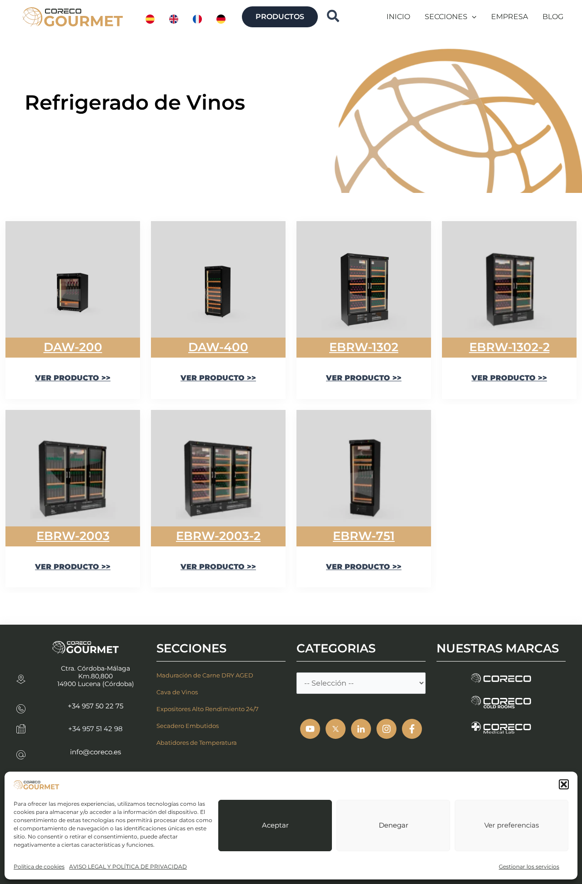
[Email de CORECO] (20, 751)
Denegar (393, 825)
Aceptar (275, 825)
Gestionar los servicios (529, 866)
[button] (563, 784)
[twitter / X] (336, 729)
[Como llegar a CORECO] (20, 676)
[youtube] (310, 729)
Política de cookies (39, 866)
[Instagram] (386, 729)
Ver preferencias (511, 825)
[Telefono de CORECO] (20, 705)
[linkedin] (361, 729)
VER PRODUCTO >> (72, 378)
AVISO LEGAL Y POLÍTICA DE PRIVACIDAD (128, 866)
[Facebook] (412, 729)
